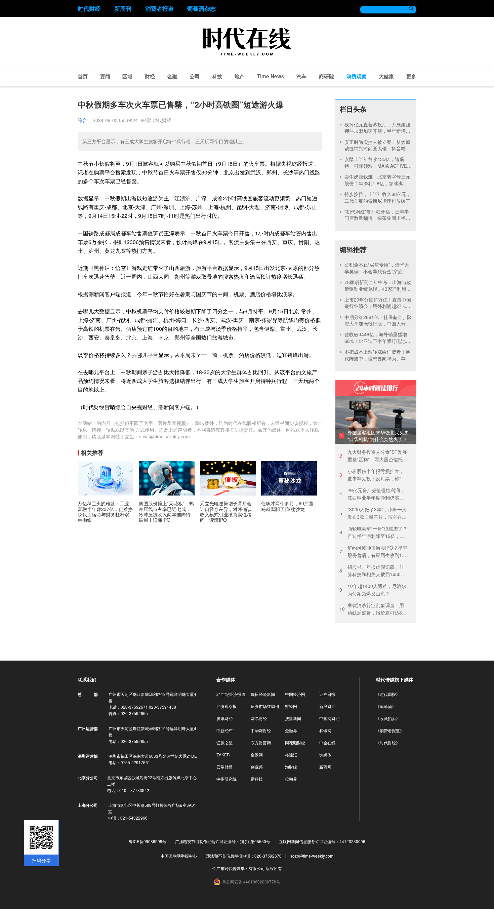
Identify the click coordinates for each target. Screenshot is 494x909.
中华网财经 (261, 730)
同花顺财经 (295, 742)
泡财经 (291, 766)
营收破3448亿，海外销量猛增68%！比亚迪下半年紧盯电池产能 (377, 341)
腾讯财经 (224, 718)
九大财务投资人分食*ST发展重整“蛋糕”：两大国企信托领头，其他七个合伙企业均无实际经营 (373, 455)
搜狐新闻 (293, 718)
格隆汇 (291, 754)
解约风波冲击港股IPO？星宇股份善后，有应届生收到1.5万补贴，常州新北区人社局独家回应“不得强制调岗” (373, 551)
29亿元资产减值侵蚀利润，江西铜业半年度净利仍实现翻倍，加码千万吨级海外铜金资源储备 (372, 494)
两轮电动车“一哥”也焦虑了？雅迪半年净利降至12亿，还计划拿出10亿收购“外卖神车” (373, 532)
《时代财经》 (388, 742)
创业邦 (257, 766)
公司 (195, 76)
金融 (172, 76)
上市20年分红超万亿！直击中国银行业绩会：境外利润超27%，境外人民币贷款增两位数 (377, 306)
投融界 (291, 779)
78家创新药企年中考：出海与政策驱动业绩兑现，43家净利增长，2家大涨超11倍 (377, 289)
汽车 (301, 76)
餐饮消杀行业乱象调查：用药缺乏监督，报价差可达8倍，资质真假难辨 (371, 609)
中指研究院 (226, 779)
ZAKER (223, 754)
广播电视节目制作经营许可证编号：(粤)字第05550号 (222, 841)
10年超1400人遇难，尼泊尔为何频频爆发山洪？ (372, 590)
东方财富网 (261, 742)
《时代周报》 (388, 694)
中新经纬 (224, 730)
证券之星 (224, 742)
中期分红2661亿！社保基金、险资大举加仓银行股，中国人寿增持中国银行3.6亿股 (378, 323)
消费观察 (356, 76)
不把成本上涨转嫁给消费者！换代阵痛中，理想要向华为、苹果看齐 (377, 358)
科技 (217, 76)
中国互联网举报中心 (179, 856)
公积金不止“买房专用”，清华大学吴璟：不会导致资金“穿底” (376, 268)
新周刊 (122, 8)
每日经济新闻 (263, 694)
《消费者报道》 (390, 730)
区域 (127, 76)
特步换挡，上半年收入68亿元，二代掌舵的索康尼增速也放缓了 (377, 197)
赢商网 (325, 766)
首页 (83, 76)
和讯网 (325, 730)
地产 (240, 76)
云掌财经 (224, 766)
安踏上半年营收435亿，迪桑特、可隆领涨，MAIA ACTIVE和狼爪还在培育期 (378, 165)
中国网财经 (329, 718)
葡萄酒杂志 (201, 8)
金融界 (291, 730)
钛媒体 (325, 754)
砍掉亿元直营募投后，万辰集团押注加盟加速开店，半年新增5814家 (377, 131)
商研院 (326, 76)
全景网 (257, 754)
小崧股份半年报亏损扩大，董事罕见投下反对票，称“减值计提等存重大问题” (372, 475)
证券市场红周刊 (265, 706)
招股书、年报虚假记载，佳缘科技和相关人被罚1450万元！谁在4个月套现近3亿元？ (372, 570)
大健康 (386, 76)
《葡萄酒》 (386, 706)
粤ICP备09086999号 (147, 841)
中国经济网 (295, 694)
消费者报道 (159, 8)
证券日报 (327, 694)
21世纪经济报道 (230, 694)
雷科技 (257, 779)
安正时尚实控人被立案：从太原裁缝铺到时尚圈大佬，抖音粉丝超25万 (377, 148)
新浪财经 (327, 706)
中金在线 (327, 742)
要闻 (105, 76)
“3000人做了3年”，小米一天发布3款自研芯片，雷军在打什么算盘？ (373, 513)
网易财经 (259, 718)
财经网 (291, 706)
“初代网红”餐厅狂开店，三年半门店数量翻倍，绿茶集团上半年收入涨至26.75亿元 (377, 218)
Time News (270, 76)
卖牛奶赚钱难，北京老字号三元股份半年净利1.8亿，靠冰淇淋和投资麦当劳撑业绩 (377, 183)
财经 (150, 76)
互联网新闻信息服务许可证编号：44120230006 (322, 841)
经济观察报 (226, 706)
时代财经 (89, 8)
